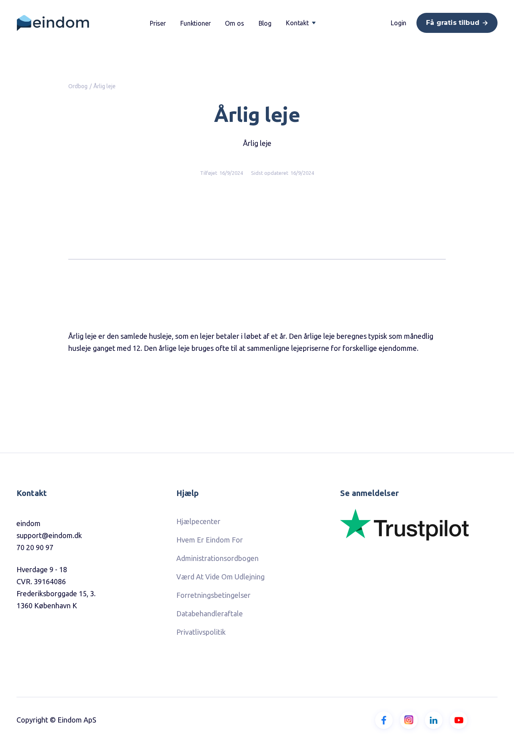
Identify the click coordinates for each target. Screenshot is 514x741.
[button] (301, 22)
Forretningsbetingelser (213, 595)
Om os (234, 23)
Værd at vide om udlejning (220, 577)
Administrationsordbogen (217, 558)
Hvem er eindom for (209, 540)
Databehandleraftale (209, 613)
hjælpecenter (198, 521)
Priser (158, 23)
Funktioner (195, 23)
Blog (265, 23)
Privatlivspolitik (201, 632)
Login (398, 22)
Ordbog (78, 86)
